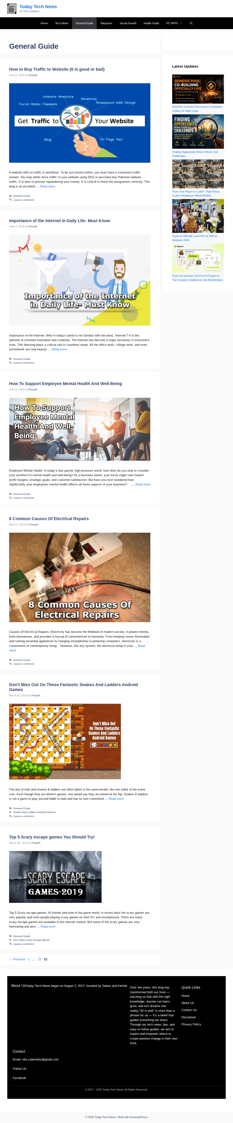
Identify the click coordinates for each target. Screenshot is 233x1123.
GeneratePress (138, 1117)
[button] (191, 23)
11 (40, 959)
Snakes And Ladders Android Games (34, 812)
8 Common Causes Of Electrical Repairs (50, 518)
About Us (187, 1003)
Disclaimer (188, 1017)
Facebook (19, 1078)
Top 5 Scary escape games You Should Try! (52, 837)
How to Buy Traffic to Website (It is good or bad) (57, 69)
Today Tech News (38, 6)
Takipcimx (106, 23)
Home (44, 23)
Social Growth (128, 23)
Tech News (61, 23)
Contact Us (189, 1010)
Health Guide (151, 23)
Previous (17, 959)
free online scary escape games (31, 939)
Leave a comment (23, 199)
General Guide (84, 23)
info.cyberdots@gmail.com (40, 1059)
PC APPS (172, 23)
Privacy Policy (191, 1024)
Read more (47, 186)
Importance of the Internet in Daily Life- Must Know (59, 220)
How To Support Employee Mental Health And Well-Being (65, 383)
